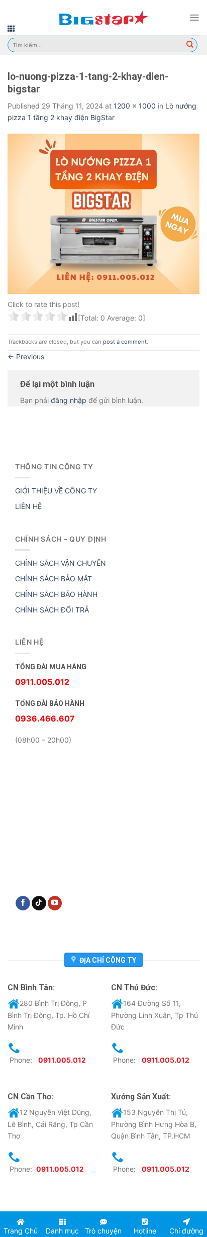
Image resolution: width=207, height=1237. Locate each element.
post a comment (125, 341)
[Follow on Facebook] (23, 903)
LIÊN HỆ (28, 506)
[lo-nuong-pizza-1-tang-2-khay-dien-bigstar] (103, 213)
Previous (26, 356)
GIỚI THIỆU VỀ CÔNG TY (56, 490)
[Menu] (194, 17)
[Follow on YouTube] (55, 903)
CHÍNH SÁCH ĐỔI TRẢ (52, 609)
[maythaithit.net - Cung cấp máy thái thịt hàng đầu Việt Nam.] (103, 17)
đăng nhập (68, 400)
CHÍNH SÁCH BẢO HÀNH (56, 594)
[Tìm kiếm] (189, 45)
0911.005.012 (62, 1060)
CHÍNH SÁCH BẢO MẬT (53, 578)
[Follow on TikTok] (39, 903)
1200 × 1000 (135, 105)
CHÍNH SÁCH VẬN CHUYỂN (60, 563)
